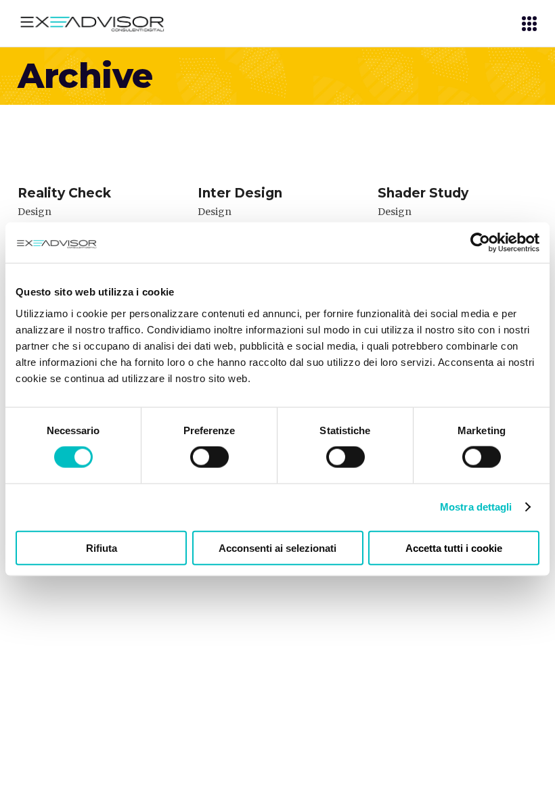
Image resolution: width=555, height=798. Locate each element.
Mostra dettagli (476, 507)
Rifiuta (101, 547)
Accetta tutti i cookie (453, 547)
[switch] (209, 457)
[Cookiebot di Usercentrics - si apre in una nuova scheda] (480, 243)
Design (34, 212)
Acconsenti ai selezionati (277, 547)
